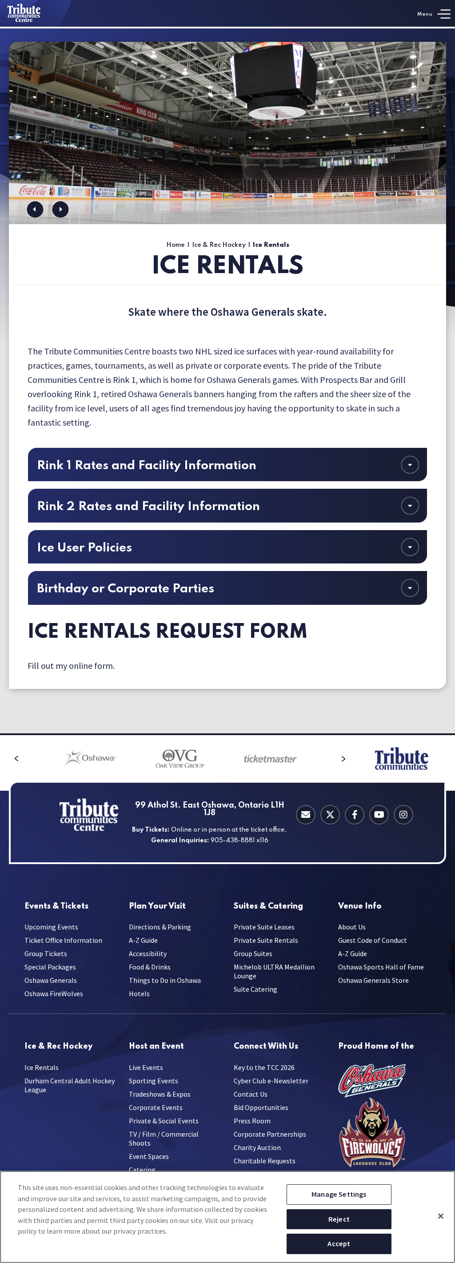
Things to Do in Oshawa (165, 980)
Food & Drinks (150, 966)
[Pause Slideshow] (434, 54)
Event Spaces (149, 1156)
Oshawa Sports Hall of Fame (381, 966)
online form (91, 665)
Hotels (139, 993)
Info (360, 906)
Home (175, 245)
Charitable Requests (264, 1160)
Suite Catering (255, 989)
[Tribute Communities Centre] (36, 13)
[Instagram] (403, 815)
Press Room (252, 1120)
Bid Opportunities (261, 1107)
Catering (268, 906)
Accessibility (148, 953)
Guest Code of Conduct (372, 940)
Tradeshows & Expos (160, 1094)
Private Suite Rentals (266, 940)
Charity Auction (257, 1147)
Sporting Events (153, 1080)
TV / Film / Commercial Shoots (164, 1138)
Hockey (58, 1046)
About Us (352, 926)
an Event (156, 1046)
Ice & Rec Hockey (219, 245)
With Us (266, 1046)
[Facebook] (354, 815)
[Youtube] (379, 815)
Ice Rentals (41, 1067)
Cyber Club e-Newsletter (271, 1080)
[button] (35, 209)
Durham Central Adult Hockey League (69, 1085)
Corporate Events (156, 1107)
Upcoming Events (51, 926)
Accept (338, 1243)
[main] (227, 380)
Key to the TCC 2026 (264, 1067)
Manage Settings (338, 1194)
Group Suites (253, 953)
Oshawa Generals (50, 980)
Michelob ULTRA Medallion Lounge (274, 971)
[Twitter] (330, 815)
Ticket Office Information (63, 940)
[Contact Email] (305, 815)
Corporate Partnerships (270, 1134)
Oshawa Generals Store (373, 980)
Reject (339, 1219)
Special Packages (50, 966)
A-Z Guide (143, 940)
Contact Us (250, 1094)
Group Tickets (45, 953)
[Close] (441, 1216)
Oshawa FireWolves (53, 993)
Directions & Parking (160, 926)
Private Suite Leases (264, 926)
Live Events (146, 1067)
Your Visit (157, 906)
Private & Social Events (164, 1120)
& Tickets (56, 906)
